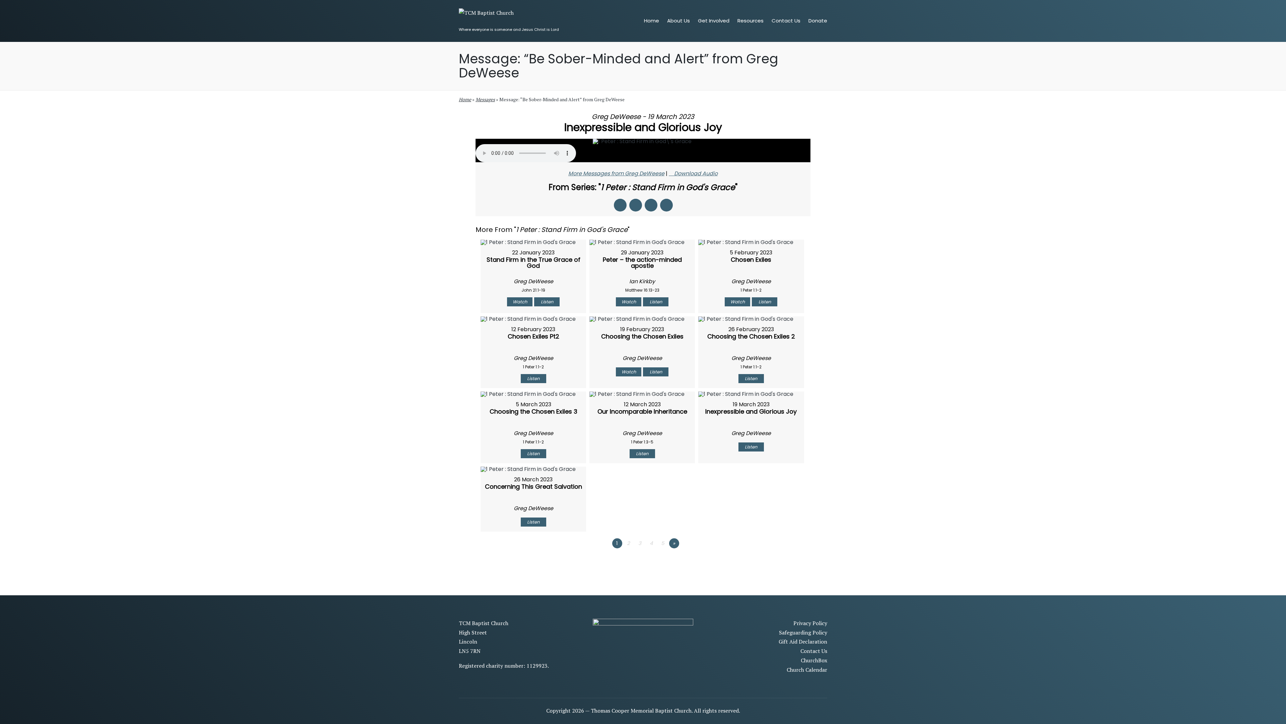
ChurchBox (814, 660)
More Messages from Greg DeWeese (616, 173)
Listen (547, 302)
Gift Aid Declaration (803, 641)
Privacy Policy (810, 623)
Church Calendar (807, 669)
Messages (485, 99)
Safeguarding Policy (803, 632)
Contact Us (813, 651)
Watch (520, 302)
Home (465, 99)
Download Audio (696, 173)
